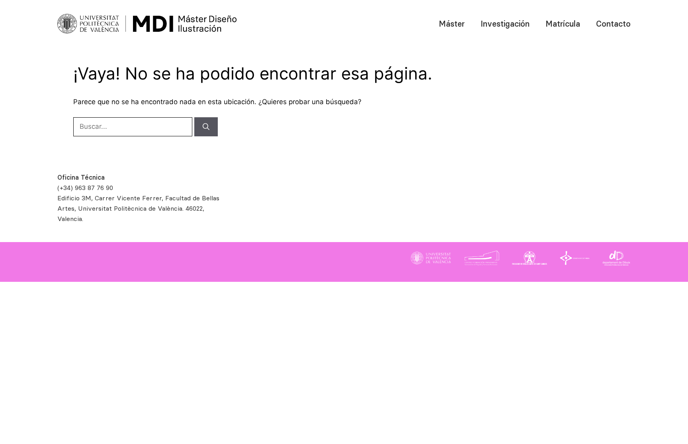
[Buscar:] (133, 126)
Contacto (613, 24)
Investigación (505, 24)
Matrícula (562, 24)
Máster (452, 24)
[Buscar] (206, 126)
